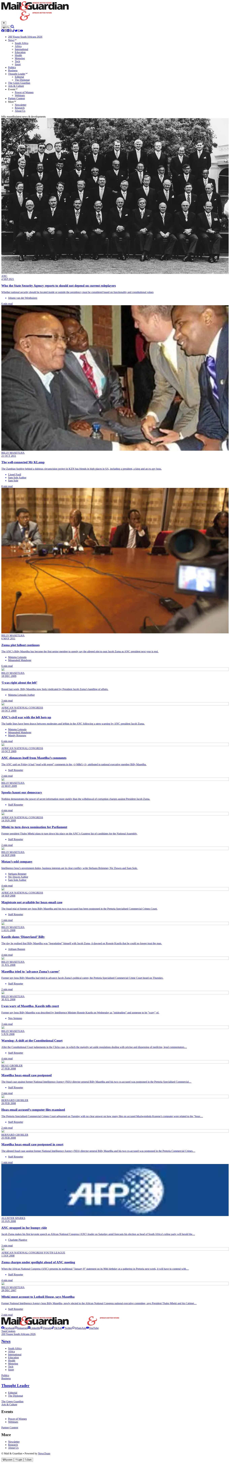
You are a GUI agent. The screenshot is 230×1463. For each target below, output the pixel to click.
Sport (11, 1369)
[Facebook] (2, 31)
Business (6, 1378)
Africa (11, 1351)
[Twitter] (16, 31)
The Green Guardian (12, 1401)
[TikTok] (13, 31)
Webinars (13, 1421)
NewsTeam (44, 1453)
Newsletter (14, 1441)
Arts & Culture (9, 1404)
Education (13, 1357)
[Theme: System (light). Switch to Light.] (6, 27)
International (14, 1354)
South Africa (15, 1348)
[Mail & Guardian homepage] (115, 11)
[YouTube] (21, 31)
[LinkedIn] (8, 31)
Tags (3, 1331)
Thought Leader (15, 1385)
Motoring (13, 1363)
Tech (10, 1366)
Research (13, 1444)
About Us (13, 1447)
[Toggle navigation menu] (3, 23)
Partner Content (9, 1427)
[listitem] (7, 1328)
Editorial (12, 1392)
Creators (10, 1331)
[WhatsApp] (19, 31)
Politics (5, 1375)
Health (11, 1360)
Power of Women (17, 1418)
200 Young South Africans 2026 (18, 1334)
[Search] (12, 27)
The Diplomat (15, 1395)
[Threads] (10, 31)
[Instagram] (5, 31)
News (5, 1341)
